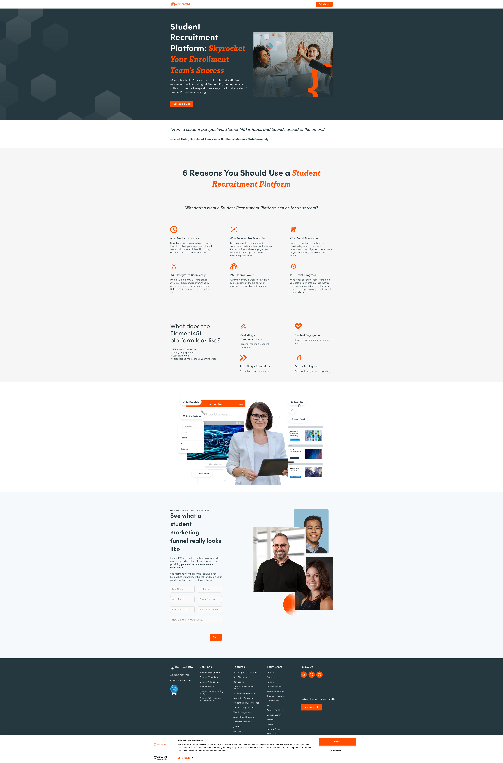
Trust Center (272, 734)
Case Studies (273, 701)
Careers (271, 677)
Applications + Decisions (244, 693)
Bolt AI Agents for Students (245, 672)
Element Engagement (210, 672)
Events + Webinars (275, 710)
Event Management (242, 722)
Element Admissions (209, 682)
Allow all (337, 742)
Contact (270, 724)
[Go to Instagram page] (319, 674)
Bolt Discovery (240, 677)
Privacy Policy (273, 729)
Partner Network (275, 687)
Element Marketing (209, 677)
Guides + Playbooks (276, 696)
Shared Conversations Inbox (243, 688)
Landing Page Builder (243, 708)
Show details (184, 758)
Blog (269, 705)
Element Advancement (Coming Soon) (210, 699)
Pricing (270, 682)
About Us (271, 672)
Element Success (207, 687)
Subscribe (309, 707)
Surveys (237, 731)
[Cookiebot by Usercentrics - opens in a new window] (160, 758)
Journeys (237, 726)
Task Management (242, 712)
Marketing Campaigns (244, 698)
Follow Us (307, 667)
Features (239, 667)
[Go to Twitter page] (311, 674)
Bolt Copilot (238, 682)
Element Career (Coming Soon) (211, 692)
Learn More (275, 667)
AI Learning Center (276, 691)
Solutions (206, 667)
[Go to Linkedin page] (304, 674)
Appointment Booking (243, 717)
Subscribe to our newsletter (319, 699)
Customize (336, 750)
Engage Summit (274, 715)
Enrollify (271, 720)
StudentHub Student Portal (246, 703)
